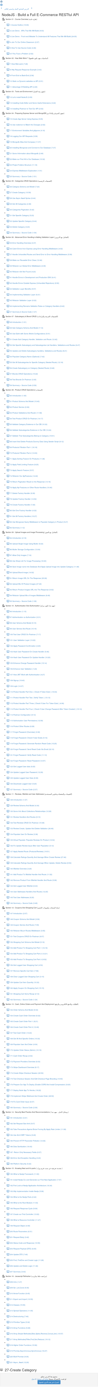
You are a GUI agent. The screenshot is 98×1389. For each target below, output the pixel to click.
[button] (1, 2)
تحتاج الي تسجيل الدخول (40, 1379)
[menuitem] (1, 5)
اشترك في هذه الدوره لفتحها (49, 1382)
